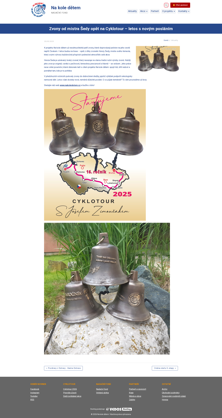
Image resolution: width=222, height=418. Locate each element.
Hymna (165, 399)
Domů (166, 40)
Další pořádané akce (72, 396)
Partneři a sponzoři (137, 389)
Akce (142, 11)
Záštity (132, 399)
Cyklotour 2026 (70, 389)
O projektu (167, 11)
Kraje (131, 393)
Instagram (34, 393)
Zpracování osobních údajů (174, 396)
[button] (158, 59)
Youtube (34, 396)
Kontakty (182, 11)
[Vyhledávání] (166, 5)
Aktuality (132, 11)
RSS (32, 399)
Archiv (164, 389)
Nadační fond (102, 389)
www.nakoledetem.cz (70, 85)
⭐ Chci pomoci (180, 5)
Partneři (155, 11)
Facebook (34, 389)
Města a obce (135, 396)
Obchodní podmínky (171, 393)
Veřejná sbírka (102, 393)
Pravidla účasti (69, 393)
